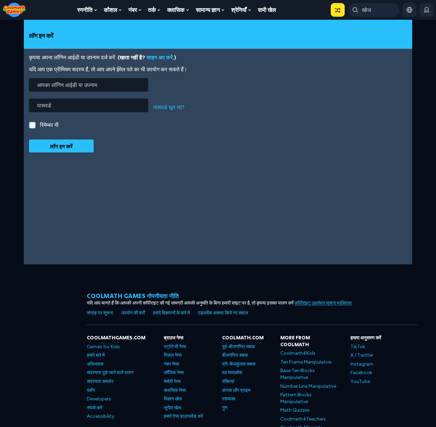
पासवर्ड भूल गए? (169, 107)
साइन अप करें (159, 57)
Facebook (361, 373)
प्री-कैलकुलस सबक (238, 364)
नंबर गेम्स (171, 364)
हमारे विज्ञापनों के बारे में (171, 313)
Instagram (362, 364)
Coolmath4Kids (297, 353)
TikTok (358, 347)
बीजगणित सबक (235, 355)
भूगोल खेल (172, 408)
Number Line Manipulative (308, 386)
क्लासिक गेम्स (175, 390)
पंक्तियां (228, 381)
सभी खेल (267, 9)
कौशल (110, 9)
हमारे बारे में (96, 355)
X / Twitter (362, 355)
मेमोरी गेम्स (172, 381)
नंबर (132, 9)
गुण (225, 408)
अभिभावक (95, 364)
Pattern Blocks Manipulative (296, 398)
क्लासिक (176, 9)
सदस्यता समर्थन (100, 381)
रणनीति (85, 9)
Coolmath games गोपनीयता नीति (133, 296)
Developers (99, 399)
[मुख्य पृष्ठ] (14, 9)
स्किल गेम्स (173, 355)
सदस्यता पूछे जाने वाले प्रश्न (110, 373)
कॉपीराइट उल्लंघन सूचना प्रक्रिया (323, 303)
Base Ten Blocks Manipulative (297, 374)
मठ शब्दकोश (232, 373)
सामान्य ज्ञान (208, 9)
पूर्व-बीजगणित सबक (238, 347)
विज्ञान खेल (173, 399)
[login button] (426, 10)
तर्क (152, 9)
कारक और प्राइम (236, 390)
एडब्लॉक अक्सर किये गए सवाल (223, 313)
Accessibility (100, 416)
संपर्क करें (94, 408)
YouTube (360, 381)
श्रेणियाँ (239, 9)
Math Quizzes (295, 410)
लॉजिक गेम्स (174, 373)
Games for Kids (103, 347)
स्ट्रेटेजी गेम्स (175, 347)
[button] (338, 10)
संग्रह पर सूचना (100, 313)
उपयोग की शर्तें (133, 313)
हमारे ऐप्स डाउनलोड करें (183, 416)
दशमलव (228, 399)
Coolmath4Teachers (303, 419)
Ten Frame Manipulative (305, 362)
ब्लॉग (91, 390)
